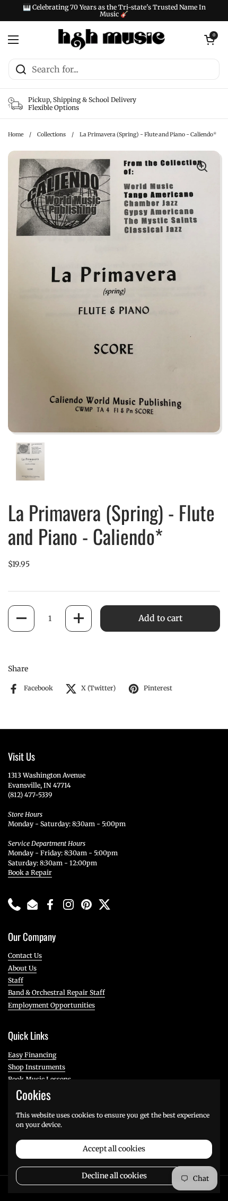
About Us (22, 968)
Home (15, 134)
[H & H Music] (111, 39)
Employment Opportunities (51, 1005)
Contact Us (25, 955)
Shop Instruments (36, 1067)
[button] (21, 618)
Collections (51, 134)
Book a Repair (30, 872)
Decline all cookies (114, 1175)
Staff (15, 980)
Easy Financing (32, 1055)
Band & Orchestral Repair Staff (56, 992)
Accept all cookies (114, 1148)
